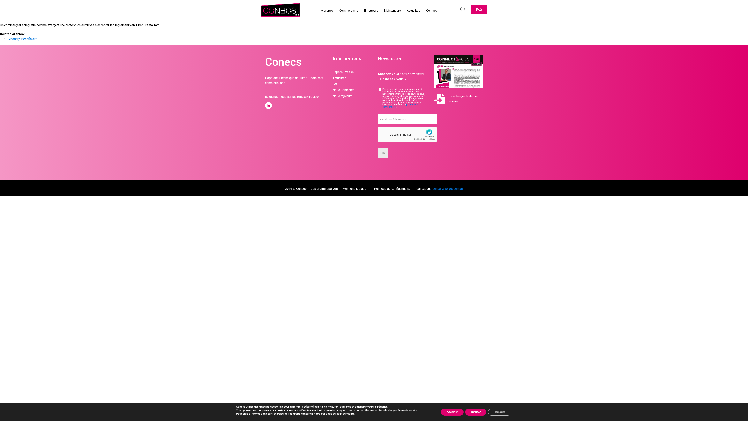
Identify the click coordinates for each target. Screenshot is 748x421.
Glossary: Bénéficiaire (22, 39)
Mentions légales (354, 189)
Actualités (339, 78)
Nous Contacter (343, 90)
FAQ (479, 9)
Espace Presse (343, 72)
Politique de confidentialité (392, 189)
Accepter (452, 412)
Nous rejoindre (343, 96)
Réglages (499, 412)
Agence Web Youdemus (446, 189)
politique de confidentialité (337, 414)
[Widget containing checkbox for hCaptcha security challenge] (407, 134)
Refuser (476, 412)
